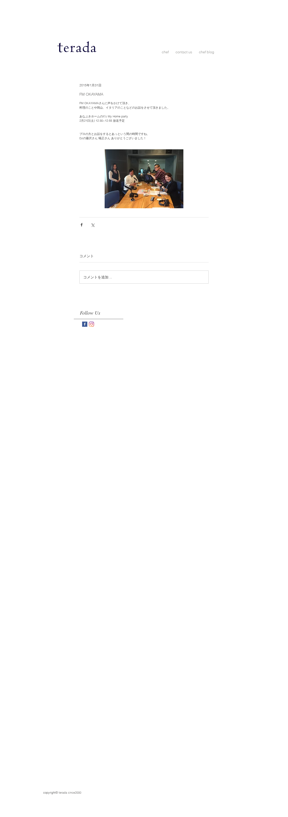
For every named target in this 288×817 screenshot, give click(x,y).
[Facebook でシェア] (81, 225)
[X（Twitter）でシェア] (92, 225)
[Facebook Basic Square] (84, 324)
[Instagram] (91, 324)
